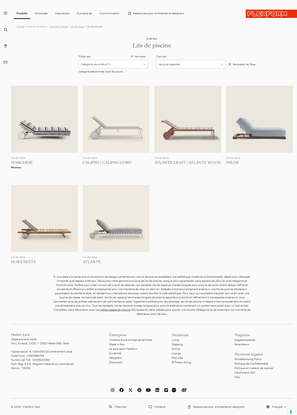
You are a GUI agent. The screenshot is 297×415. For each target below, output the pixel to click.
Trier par (161, 56)
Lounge (176, 353)
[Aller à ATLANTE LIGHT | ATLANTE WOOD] (187, 119)
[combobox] (113, 64)
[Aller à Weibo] (183, 390)
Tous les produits (58, 26)
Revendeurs (241, 344)
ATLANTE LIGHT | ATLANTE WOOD (187, 162)
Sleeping (177, 344)
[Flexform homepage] (271, 14)
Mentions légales (248, 354)
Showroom (116, 362)
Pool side (177, 357)
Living (175, 339)
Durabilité (115, 353)
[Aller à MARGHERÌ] (44, 119)
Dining (176, 348)
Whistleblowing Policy (248, 359)
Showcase (41, 13)
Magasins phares (244, 339)
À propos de (84, 13)
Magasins (242, 335)
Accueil (20, 26)
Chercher (120, 406)
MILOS (232, 162)
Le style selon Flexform (123, 348)
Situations (180, 335)
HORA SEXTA (23, 261)
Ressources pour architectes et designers (158, 13)
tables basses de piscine (115, 309)
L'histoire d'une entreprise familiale (130, 339)
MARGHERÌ (21, 162)
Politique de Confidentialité (251, 363)
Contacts (159, 406)
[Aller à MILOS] (259, 119)
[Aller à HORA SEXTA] (44, 218)
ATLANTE (92, 261)
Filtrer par (85, 56)
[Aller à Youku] (174, 390)
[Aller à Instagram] (112, 390)
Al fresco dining (181, 362)
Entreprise (118, 335)
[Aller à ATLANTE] (116, 218)
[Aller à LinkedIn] (156, 390)
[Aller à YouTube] (147, 390)
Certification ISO (244, 372)
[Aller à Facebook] (121, 390)
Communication (109, 13)
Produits (22, 13)
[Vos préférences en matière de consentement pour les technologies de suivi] (291, 411)
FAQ (237, 377)
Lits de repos (77, 26)
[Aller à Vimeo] (165, 390)
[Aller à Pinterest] (138, 390)
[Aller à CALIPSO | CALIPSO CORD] (116, 119)
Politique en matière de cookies (253, 368)
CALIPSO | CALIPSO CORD (107, 162)
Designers (115, 357)
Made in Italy (117, 344)
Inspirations (62, 13)
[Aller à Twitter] (130, 390)
